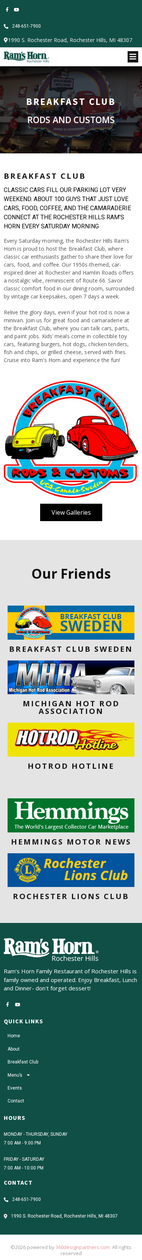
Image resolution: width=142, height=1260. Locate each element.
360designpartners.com (83, 1247)
